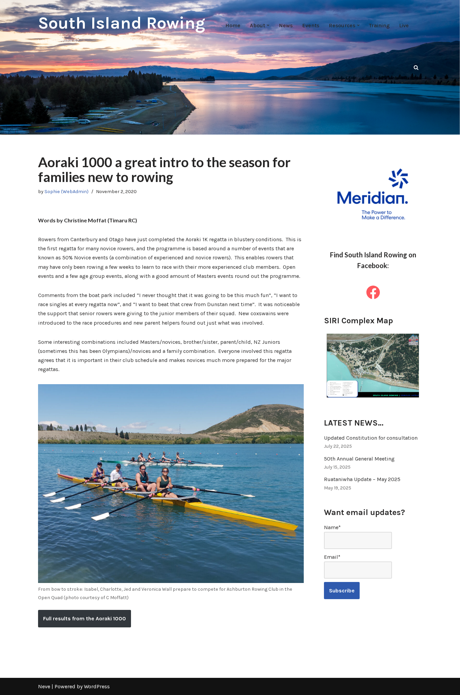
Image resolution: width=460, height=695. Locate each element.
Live (404, 25)
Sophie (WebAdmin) (66, 191)
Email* (332, 557)
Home (232, 25)
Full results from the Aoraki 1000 (84, 618)
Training (379, 25)
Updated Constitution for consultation (371, 438)
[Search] (416, 67)
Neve (44, 686)
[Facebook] (373, 292)
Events (310, 25)
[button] (268, 25)
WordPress (97, 686)
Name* (332, 527)
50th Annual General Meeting (359, 458)
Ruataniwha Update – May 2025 (362, 479)
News (286, 25)
